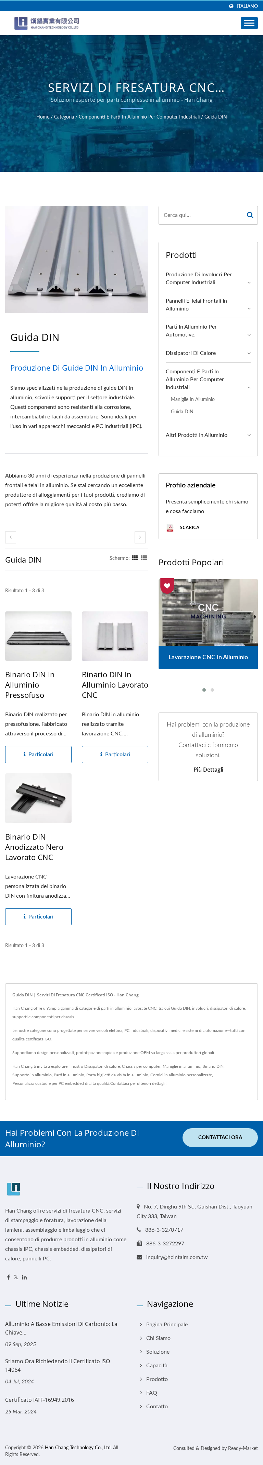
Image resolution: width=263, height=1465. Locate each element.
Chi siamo (158, 1338)
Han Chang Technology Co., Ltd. (78, 1448)
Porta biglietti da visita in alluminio (117, 1075)
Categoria (64, 117)
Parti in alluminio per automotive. (191, 330)
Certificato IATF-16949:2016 (39, 1400)
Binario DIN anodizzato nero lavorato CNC (34, 846)
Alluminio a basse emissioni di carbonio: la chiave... (61, 1328)
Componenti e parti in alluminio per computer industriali (139, 117)
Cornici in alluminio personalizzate (181, 1075)
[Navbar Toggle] (249, 23)
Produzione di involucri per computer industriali (199, 278)
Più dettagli (208, 769)
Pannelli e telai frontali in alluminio (196, 305)
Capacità (156, 1365)
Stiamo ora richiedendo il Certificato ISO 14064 (57, 1365)
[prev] (10, 537)
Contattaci (119, 1083)
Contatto (157, 1406)
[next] (140, 537)
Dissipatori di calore (191, 353)
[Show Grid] (134, 558)
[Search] (250, 215)
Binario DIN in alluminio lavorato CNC (115, 684)
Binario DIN (213, 1066)
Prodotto (157, 1379)
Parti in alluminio (69, 1075)
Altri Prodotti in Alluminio (196, 435)
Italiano (247, 6)
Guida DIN (215, 117)
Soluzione (158, 1352)
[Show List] (143, 558)
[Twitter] (15, 1278)
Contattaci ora (220, 1137)
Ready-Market (243, 1448)
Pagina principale (167, 1324)
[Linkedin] (24, 1278)
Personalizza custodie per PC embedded (48, 1083)
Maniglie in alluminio (193, 399)
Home (42, 117)
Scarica (188, 527)
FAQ (151, 1393)
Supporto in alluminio (32, 1075)
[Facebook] (8, 1278)
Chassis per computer (141, 1066)
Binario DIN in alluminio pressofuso (30, 684)
